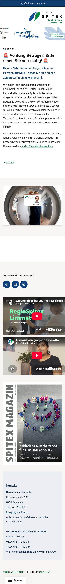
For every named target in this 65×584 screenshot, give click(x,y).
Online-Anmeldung (34, 3)
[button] (26, 37)
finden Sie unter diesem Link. (37, 146)
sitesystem (45, 572)
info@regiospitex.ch (17, 512)
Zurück (10, 162)
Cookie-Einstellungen (13, 572)
